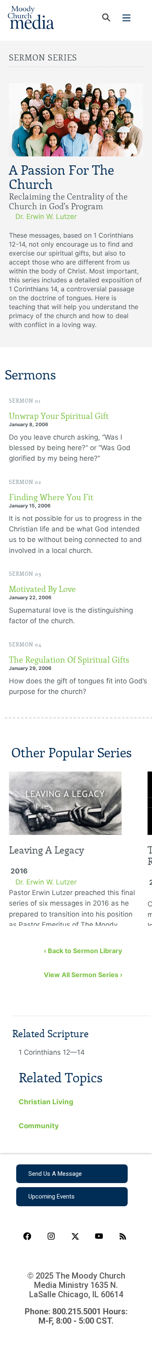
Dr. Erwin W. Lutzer (46, 216)
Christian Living (46, 1102)
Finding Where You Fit (51, 497)
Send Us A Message (55, 1173)
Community (39, 1126)
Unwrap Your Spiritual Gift (59, 416)
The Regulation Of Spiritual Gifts (69, 660)
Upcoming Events (51, 1196)
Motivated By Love (42, 589)
